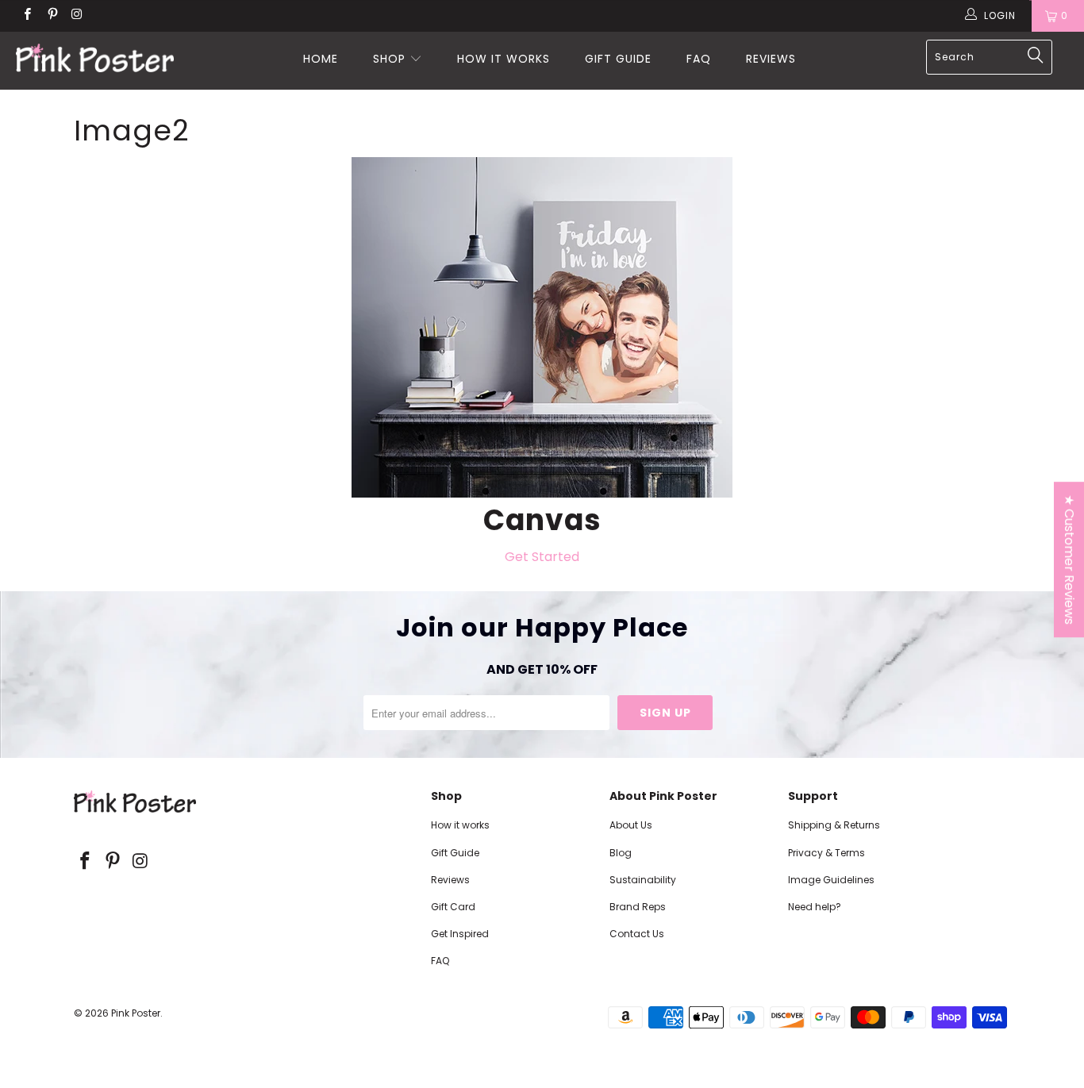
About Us (630, 825)
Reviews (771, 59)
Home (320, 59)
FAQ (698, 59)
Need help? (814, 906)
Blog (620, 852)
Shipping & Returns (834, 825)
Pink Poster (135, 1013)
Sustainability (642, 879)
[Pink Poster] (95, 61)
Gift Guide (618, 59)
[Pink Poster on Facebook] (26, 15)
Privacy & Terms (826, 852)
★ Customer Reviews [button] (1069, 559)
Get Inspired (460, 933)
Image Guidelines (831, 879)
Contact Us (636, 933)
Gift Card (453, 906)
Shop (389, 59)
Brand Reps (637, 906)
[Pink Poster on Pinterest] (51, 15)
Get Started (542, 557)
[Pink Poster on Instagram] (76, 15)
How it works (503, 59)
